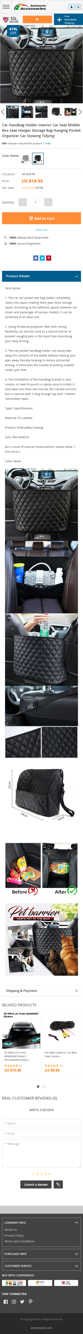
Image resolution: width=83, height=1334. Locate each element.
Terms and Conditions (19, 1241)
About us (10, 1230)
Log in (71, 7)
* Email (10, 1133)
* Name (10, 1123)
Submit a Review (36, 1184)
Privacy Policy (14, 1235)
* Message (12, 1144)
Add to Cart (44, 218)
